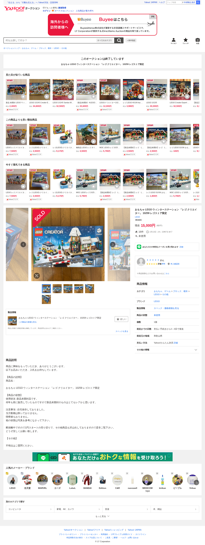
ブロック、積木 (45, 48)
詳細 (181, 247)
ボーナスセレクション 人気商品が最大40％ (74, 11)
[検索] (198, 2)
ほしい (123, 319)
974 (163, 264)
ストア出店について (94, 538)
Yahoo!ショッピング (114, 530)
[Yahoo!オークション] (22, 7)
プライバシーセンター (89, 534)
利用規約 (104, 534)
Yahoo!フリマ (93, 530)
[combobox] (50, 40)
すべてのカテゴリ (104, 40)
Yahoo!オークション (73, 530)
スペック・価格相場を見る (166, 308)
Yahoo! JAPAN (150, 2)
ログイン (47, 11)
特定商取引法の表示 (74, 538)
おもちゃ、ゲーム (29, 48)
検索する (119, 40)
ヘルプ (162, 2)
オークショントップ (11, 48)
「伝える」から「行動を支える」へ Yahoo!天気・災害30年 (32, 2)
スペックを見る (122, 331)
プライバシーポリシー (68, 534)
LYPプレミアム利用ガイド (121, 534)
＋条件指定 (131, 40)
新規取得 (62, 8)
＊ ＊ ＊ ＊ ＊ (152, 260)
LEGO (56, 48)
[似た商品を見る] (37, 276)
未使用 (157, 315)
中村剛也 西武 (189, 2)
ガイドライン (140, 534)
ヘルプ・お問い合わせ (130, 538)
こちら (166, 273)
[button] (167, 349)
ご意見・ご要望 (111, 538)
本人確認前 (174, 264)
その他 (64, 48)
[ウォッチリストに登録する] (23, 96)
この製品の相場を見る (28, 322)
